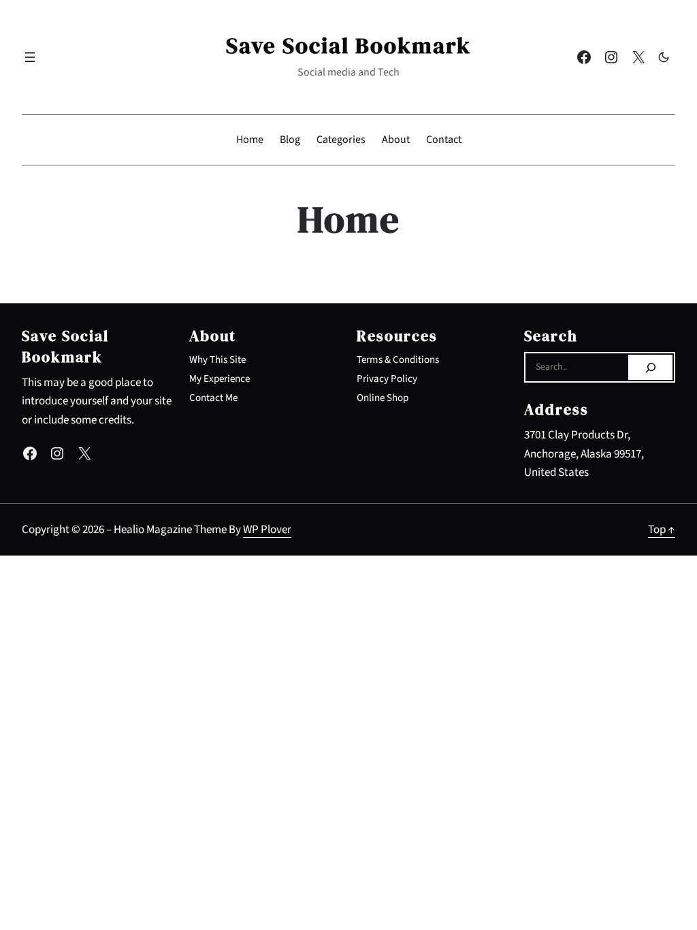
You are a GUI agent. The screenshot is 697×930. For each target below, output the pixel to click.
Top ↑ (661, 529)
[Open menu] (30, 57)
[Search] (650, 368)
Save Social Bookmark (348, 45)
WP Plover (267, 529)
